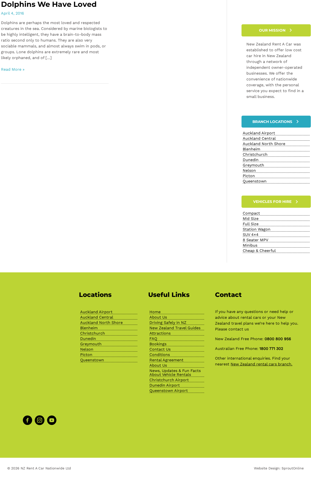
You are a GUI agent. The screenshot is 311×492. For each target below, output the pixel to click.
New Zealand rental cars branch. (261, 364)
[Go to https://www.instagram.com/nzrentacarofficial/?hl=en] (39, 420)
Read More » (13, 69)
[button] (276, 30)
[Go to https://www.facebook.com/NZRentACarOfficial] (27, 420)
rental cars (251, 317)
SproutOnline (293, 468)
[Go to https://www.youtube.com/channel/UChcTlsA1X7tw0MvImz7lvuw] (52, 420)
